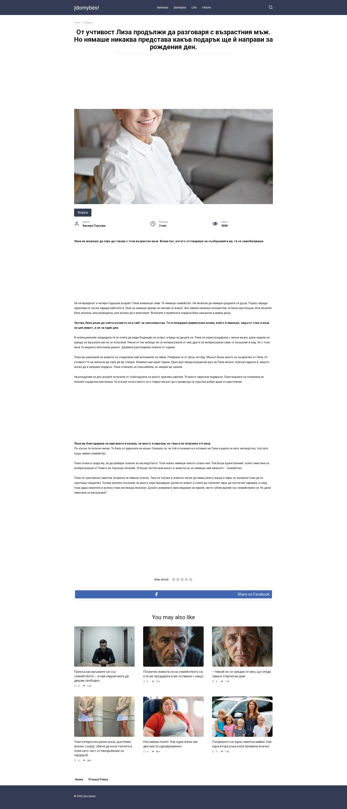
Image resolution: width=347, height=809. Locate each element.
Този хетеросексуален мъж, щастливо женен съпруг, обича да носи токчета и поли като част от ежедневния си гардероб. (103, 748)
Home (79, 779)
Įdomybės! (86, 8)
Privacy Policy (98, 779)
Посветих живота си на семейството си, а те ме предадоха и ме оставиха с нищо (173, 674)
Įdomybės (180, 7)
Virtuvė (206, 7)
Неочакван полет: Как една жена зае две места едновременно (170, 744)
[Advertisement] (173, 82)
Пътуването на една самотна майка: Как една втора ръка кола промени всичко (241, 744)
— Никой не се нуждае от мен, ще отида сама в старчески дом (241, 674)
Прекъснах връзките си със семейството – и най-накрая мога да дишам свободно (101, 676)
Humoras (162, 7)
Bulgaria (83, 212)
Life (194, 7)
